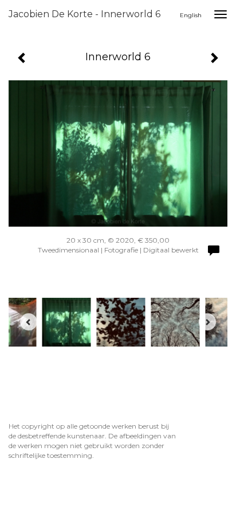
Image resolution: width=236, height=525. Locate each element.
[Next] (207, 321)
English (191, 15)
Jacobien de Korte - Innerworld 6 (84, 14)
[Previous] (28, 321)
